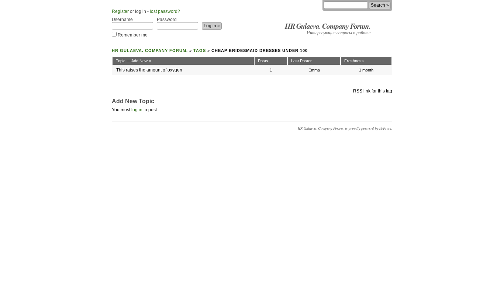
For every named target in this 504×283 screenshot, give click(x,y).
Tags (199, 50)
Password (167, 19)
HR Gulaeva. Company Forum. (327, 26)
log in (136, 109)
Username (122, 19)
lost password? (165, 11)
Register (120, 11)
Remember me (132, 34)
